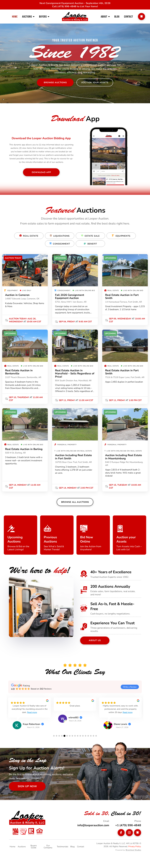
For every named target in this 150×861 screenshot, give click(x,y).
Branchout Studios (133, 850)
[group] (29, 716)
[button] (54, 736)
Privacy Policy (134, 846)
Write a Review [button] (130, 686)
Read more (32, 712)
